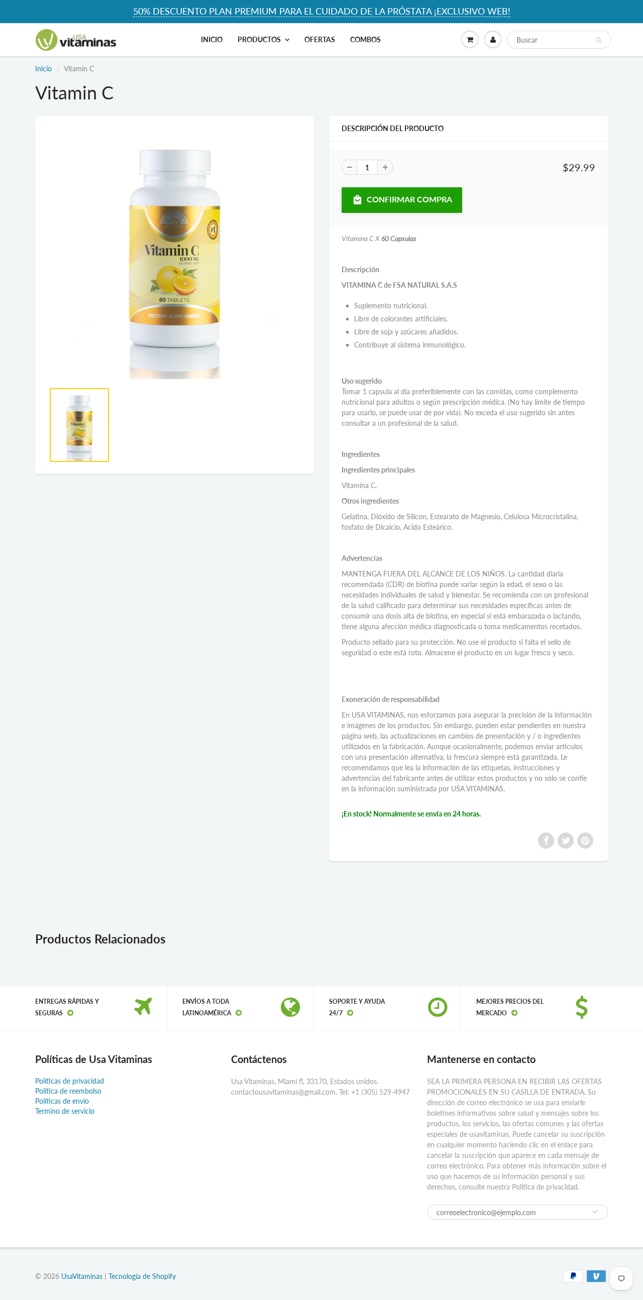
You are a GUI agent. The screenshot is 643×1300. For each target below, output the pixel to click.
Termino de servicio (64, 1111)
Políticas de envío (62, 1101)
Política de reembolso (68, 1091)
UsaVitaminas (81, 1276)
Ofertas (319, 39)
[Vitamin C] (174, 253)
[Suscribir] (595, 1212)
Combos (365, 39)
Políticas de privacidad (69, 1081)
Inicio (212, 39)
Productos (259, 39)
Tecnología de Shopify (142, 1276)
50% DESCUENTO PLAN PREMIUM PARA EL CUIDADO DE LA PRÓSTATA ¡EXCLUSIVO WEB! (321, 11)
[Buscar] (598, 40)
